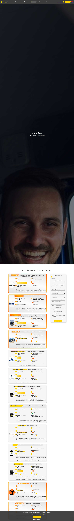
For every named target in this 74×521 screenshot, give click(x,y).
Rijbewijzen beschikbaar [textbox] (55, 289)
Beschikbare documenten (58, 311)
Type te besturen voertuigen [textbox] (56, 301)
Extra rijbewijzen (58, 307)
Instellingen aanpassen (37, 519)
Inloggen (68, 1)
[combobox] (58, 282)
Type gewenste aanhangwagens (58, 303)
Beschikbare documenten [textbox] (56, 313)
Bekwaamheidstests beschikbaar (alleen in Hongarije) (58, 316)
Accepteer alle (37, 517)
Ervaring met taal (58, 295)
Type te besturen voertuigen (58, 299)
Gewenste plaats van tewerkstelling (58, 284)
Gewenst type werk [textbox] (55, 293)
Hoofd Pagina (33, 135)
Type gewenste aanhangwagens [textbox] (57, 305)
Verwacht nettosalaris (58, 275)
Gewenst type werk (58, 291)
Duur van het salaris (58, 280)
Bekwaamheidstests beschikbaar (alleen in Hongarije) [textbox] (58, 318)
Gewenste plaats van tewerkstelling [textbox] (57, 285)
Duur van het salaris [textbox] (55, 281)
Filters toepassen (59, 321)
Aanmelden (61, 1)
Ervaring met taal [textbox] (54, 297)
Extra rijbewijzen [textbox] (54, 309)
